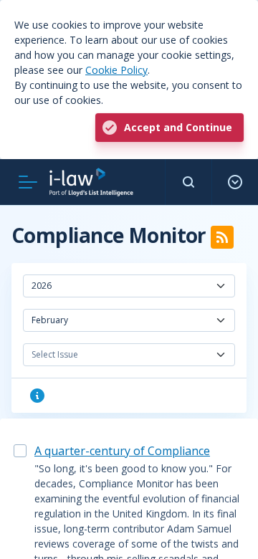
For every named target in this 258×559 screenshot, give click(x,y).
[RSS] (222, 237)
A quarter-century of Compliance (122, 451)
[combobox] (129, 285)
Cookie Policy (116, 70)
